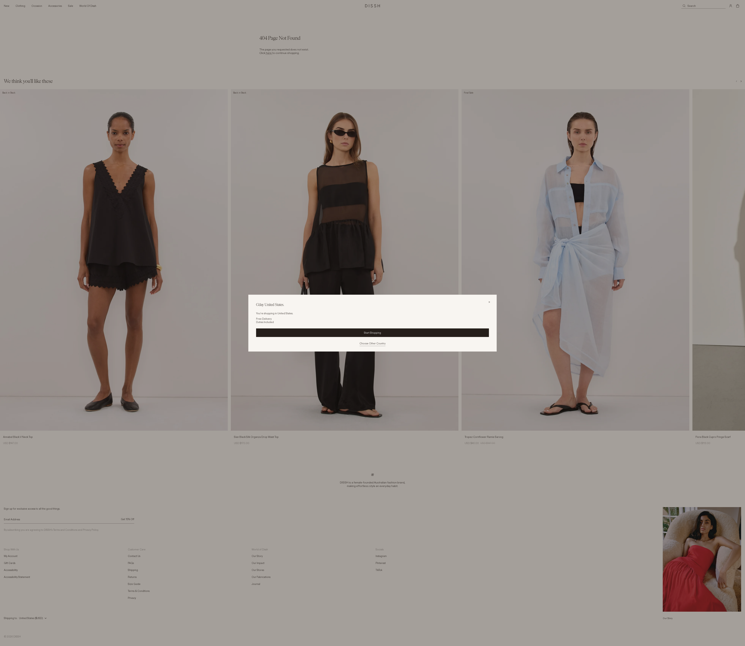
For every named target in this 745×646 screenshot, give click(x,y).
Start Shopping (372, 332)
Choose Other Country (372, 343)
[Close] (489, 302)
